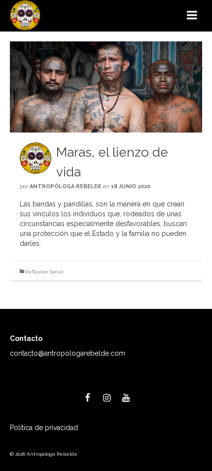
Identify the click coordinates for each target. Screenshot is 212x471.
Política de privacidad (44, 428)
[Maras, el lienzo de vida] (106, 87)
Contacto (26, 338)
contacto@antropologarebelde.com (67, 353)
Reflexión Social (44, 271)
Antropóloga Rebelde (66, 186)
